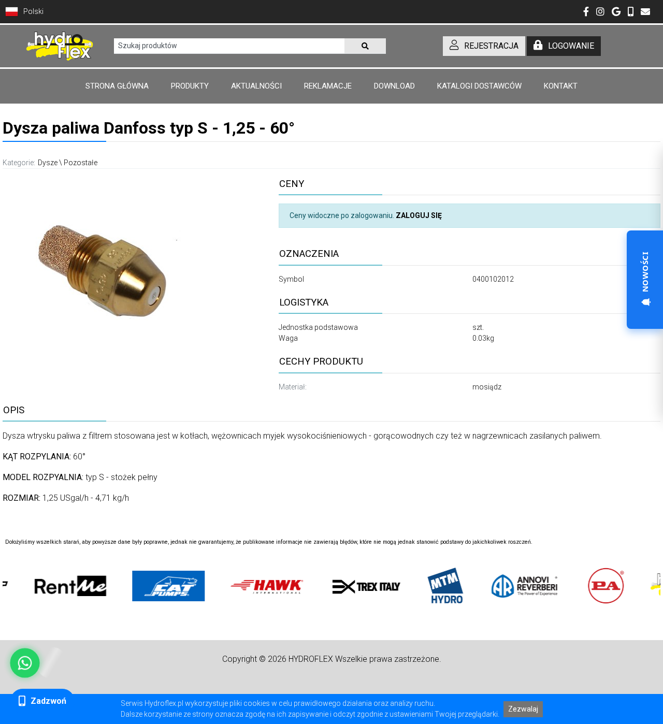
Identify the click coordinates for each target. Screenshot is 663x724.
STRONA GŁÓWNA (117, 86)
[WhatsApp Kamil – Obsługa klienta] (24, 662)
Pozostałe (80, 162)
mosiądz (486, 387)
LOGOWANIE (571, 46)
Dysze (47, 162)
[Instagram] (600, 12)
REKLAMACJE (328, 86)
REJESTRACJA (491, 46)
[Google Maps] (616, 12)
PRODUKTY (190, 86)
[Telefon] (630, 12)
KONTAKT (561, 86)
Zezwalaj (523, 709)
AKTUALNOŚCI (256, 86)
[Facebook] (586, 12)
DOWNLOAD (394, 86)
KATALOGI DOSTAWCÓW (479, 86)
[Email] (645, 12)
